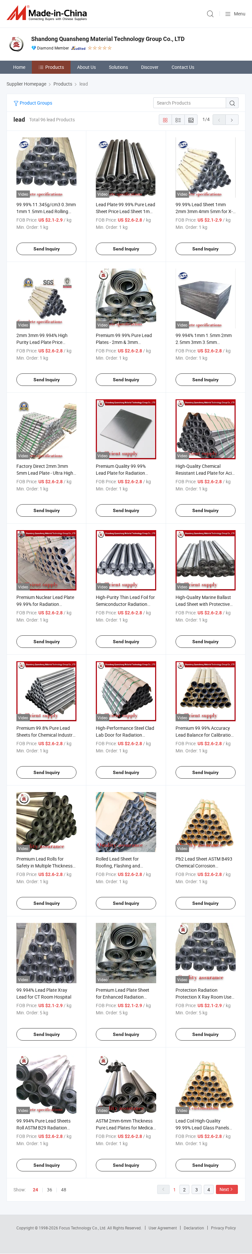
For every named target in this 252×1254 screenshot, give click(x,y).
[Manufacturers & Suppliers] (48, 13)
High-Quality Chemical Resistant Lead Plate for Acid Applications (205, 473)
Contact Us (183, 67)
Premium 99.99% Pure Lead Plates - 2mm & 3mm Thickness (124, 342)
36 (49, 1189)
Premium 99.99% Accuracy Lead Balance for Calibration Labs (204, 735)
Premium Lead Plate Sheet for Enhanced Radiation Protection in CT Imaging (122, 997)
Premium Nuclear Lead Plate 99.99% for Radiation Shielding (45, 604)
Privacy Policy (223, 1227)
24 (35, 1189)
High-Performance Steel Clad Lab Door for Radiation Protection (125, 735)
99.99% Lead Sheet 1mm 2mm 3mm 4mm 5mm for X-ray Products (204, 211)
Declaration (194, 1227)
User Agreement (163, 1227)
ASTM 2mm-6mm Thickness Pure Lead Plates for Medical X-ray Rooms (125, 1128)
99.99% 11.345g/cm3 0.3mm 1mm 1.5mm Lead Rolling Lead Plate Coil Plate (46, 211)
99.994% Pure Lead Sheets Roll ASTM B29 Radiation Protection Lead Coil (43, 1128)
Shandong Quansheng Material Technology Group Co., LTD (108, 38)
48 (63, 1189)
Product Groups (35, 103)
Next (224, 1189)
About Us (86, 67)
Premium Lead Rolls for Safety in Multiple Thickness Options (44, 866)
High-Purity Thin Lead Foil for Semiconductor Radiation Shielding (125, 604)
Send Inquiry (46, 248)
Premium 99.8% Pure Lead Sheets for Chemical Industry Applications (45, 735)
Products (54, 67)
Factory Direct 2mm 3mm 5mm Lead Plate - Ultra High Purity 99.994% (44, 473)
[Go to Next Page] (232, 120)
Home (19, 67)
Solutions (118, 67)
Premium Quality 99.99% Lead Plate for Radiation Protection (121, 473)
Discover (149, 67)
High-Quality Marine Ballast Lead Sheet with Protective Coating (203, 604)
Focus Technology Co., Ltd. (83, 1227)
